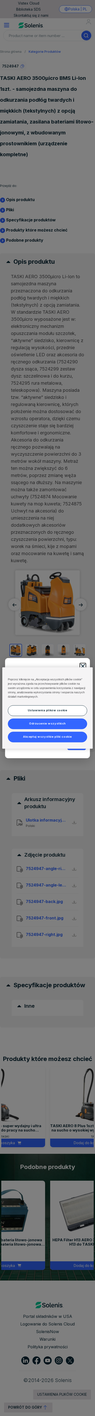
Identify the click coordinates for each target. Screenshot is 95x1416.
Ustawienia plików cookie (47, 710)
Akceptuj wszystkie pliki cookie (47, 737)
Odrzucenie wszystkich (47, 723)
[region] (47, 708)
